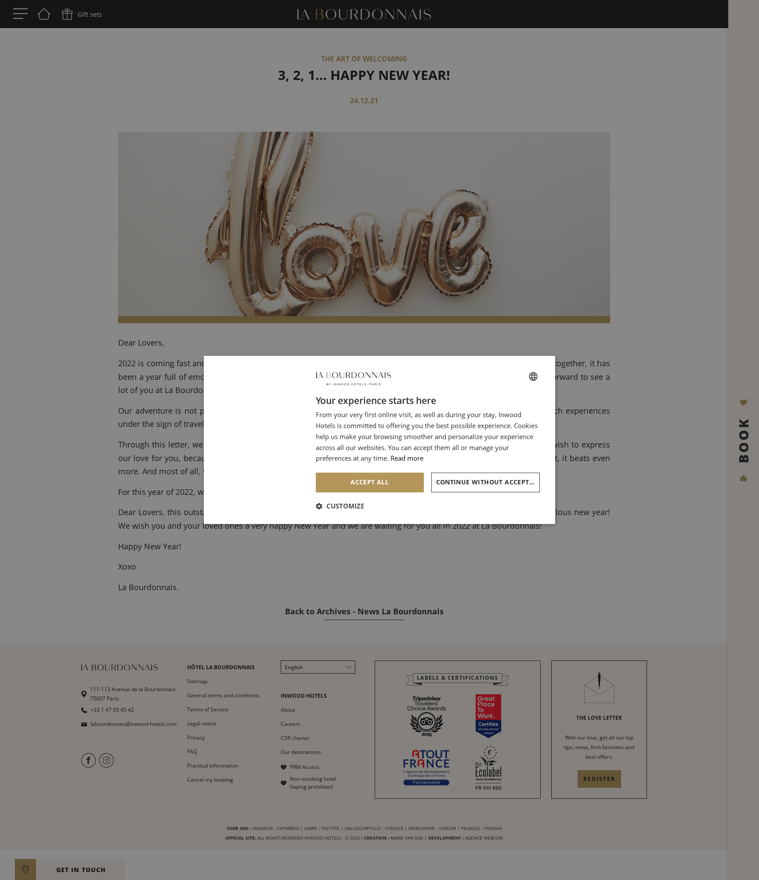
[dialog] (379, 440)
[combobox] (533, 376)
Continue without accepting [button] (488, 482)
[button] (340, 506)
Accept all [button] (370, 482)
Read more (406, 458)
